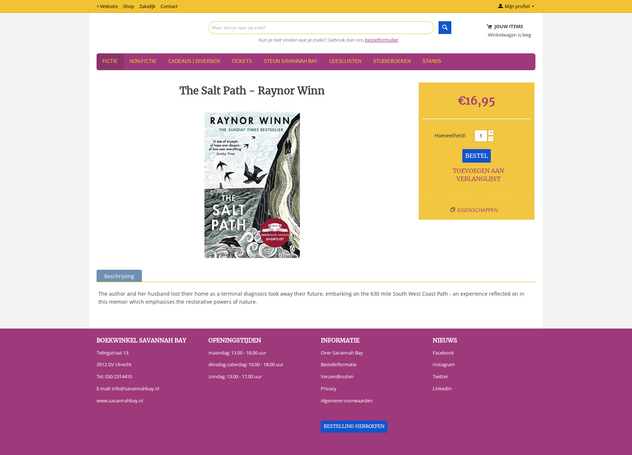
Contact (169, 6)
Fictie (110, 61)
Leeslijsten (345, 61)
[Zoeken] (445, 27)
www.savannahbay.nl (120, 400)
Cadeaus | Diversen (194, 61)
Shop (128, 6)
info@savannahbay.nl (135, 388)
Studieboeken (392, 61)
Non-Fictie (143, 61)
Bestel (476, 155)
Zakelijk (147, 6)
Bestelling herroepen (354, 426)
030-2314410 (118, 376)
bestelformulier (381, 40)
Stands (431, 61)
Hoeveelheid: (450, 135)
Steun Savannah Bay (291, 61)
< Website (107, 6)
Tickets (242, 61)
